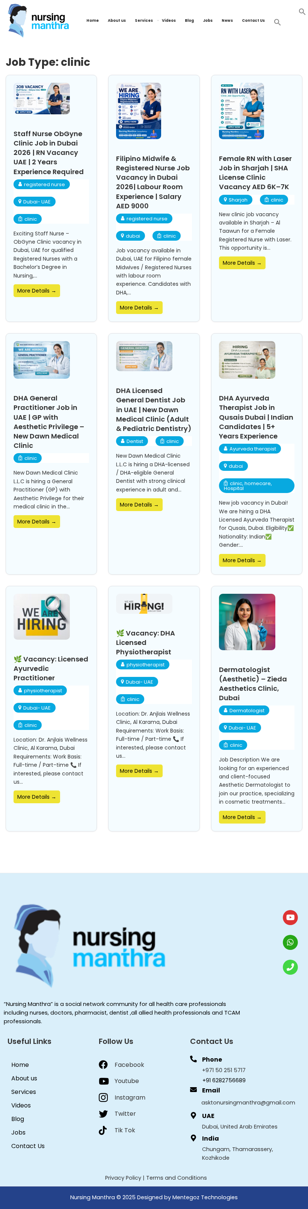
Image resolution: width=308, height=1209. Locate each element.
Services (144, 20)
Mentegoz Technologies (205, 1197)
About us (117, 20)
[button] (302, 11)
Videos (169, 20)
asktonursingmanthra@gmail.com (248, 1102)
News (227, 20)
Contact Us (253, 20)
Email (211, 1090)
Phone (212, 1059)
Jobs (208, 20)
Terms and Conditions (176, 1178)
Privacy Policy (123, 1178)
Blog (189, 20)
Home (92, 20)
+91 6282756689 (224, 1080)
